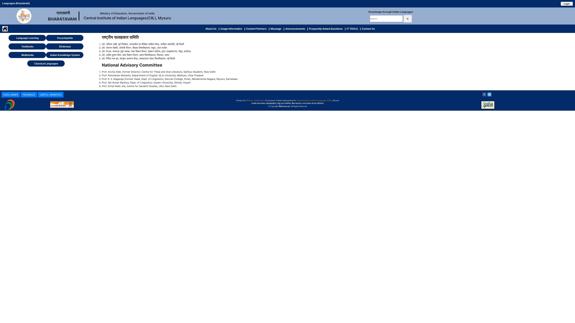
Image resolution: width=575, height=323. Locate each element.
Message (275, 28)
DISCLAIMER (10, 94)
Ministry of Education (255, 100)
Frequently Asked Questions (325, 28)
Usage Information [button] (230, 28)
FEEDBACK (29, 94)
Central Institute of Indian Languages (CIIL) (314, 100)
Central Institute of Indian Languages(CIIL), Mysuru (127, 18)
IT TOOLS (351, 28)
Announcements (294, 28)
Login (567, 4)
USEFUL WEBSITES (51, 94)
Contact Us (368, 28)
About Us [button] (210, 28)
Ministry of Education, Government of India (127, 13)
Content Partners (256, 28)
